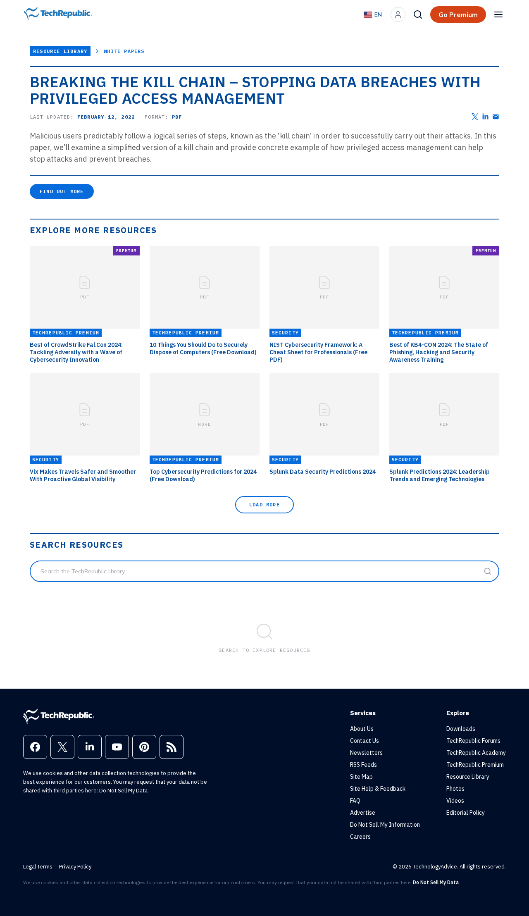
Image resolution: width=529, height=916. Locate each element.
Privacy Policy (75, 866)
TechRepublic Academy (476, 752)
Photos (455, 788)
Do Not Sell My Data (123, 790)
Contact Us (364, 740)
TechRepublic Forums (473, 740)
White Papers (124, 51)
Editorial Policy (465, 812)
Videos (455, 800)
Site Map (361, 776)
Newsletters (366, 752)
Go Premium (458, 14)
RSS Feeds (363, 764)
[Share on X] (475, 116)
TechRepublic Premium (475, 764)
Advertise (362, 812)
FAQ (355, 800)
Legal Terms (37, 866)
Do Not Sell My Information (385, 824)
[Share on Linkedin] (485, 116)
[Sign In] (398, 14)
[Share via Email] (495, 116)
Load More (264, 504)
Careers (360, 836)
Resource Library (60, 51)
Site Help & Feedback (377, 788)
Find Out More (62, 191)
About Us (362, 728)
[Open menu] (498, 14)
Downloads (460, 728)
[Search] (417, 14)
